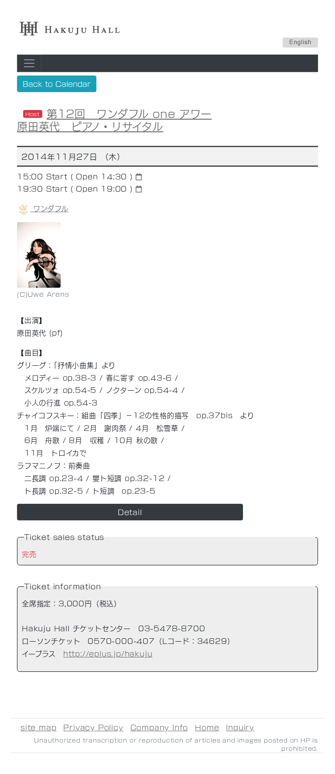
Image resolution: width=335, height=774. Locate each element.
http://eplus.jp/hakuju (108, 653)
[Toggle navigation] (29, 63)
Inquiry (240, 727)
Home (207, 727)
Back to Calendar (57, 83)
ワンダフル (49, 208)
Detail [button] (130, 511)
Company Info (159, 727)
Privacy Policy (93, 727)
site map (38, 727)
